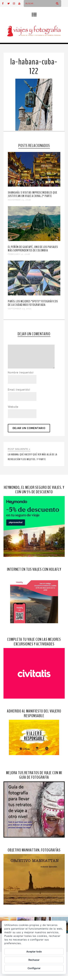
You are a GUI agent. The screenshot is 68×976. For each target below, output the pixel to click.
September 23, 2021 (20, 308)
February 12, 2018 (19, 254)
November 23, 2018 (19, 200)
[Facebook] (4, 3)
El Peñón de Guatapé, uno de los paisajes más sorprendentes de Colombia (33, 248)
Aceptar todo (34, 951)
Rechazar (34, 959)
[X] (10, 3)
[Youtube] (21, 3)
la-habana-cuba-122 (33, 66)
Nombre (21, 372)
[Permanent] (34, 185)
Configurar (34, 968)
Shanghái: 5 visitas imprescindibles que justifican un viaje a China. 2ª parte (32, 194)
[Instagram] (15, 3)
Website (13, 406)
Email (19, 389)
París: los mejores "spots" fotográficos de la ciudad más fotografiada (33, 303)
